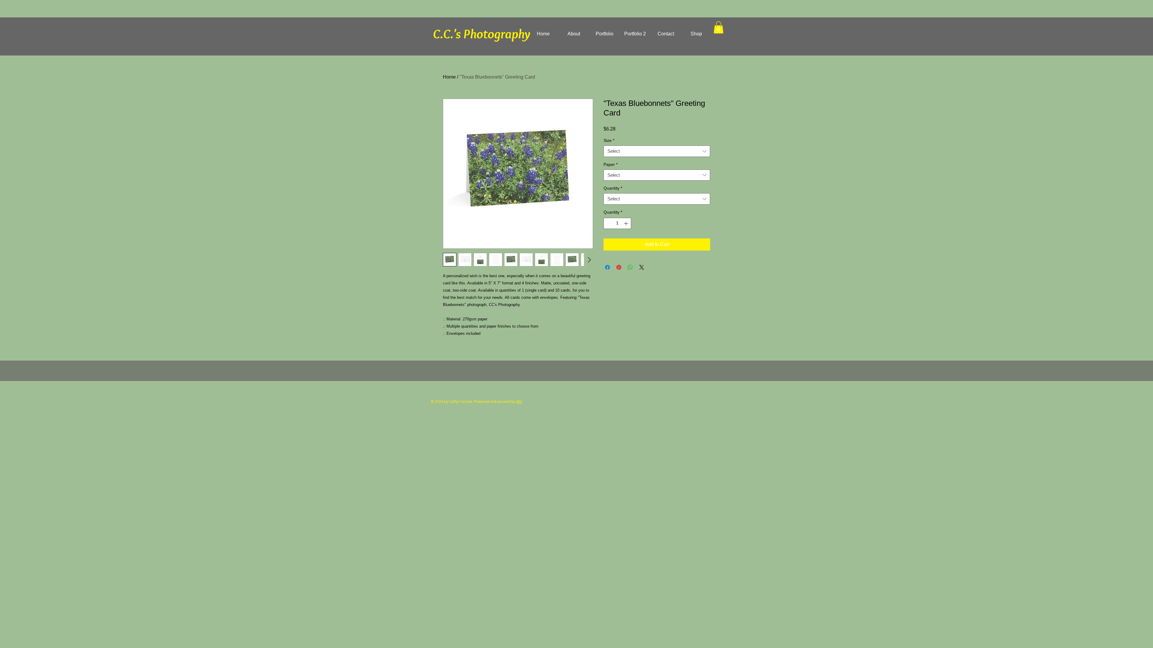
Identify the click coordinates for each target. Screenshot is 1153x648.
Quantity (613, 188)
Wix (519, 401)
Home (449, 77)
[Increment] (626, 223)
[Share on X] (641, 267)
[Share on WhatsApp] (630, 267)
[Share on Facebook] (607, 267)
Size (609, 140)
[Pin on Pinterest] (618, 267)
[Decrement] (608, 223)
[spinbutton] (617, 223)
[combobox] (657, 151)
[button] (718, 27)
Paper (611, 164)
